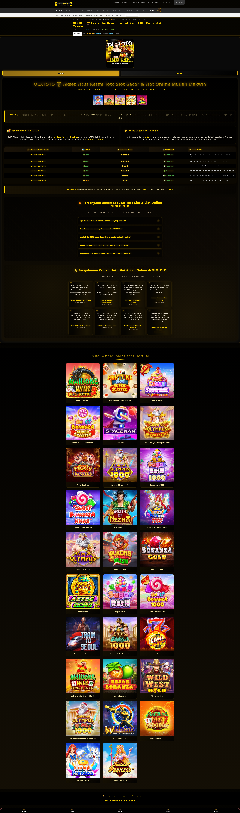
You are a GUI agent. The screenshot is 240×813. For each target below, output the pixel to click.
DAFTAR (179, 73)
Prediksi (168, 811)
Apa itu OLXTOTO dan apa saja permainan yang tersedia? (119, 220)
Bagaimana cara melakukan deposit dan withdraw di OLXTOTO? (119, 253)
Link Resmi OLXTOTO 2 (38, 161)
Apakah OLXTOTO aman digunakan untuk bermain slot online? (119, 237)
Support (117, 33)
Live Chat (215, 811)
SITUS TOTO (68, 15)
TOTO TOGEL (59, 15)
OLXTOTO (85, 29)
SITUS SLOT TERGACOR (79, 19)
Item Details (77, 33)
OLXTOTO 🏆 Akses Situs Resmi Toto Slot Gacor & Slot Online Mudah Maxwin (125, 19)
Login (72, 811)
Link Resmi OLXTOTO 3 (38, 166)
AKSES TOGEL (98, 15)
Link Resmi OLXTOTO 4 (38, 171)
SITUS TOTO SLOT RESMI (95, 19)
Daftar (120, 811)
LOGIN (61, 73)
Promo (24, 811)
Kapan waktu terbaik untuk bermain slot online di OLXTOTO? (119, 245)
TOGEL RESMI (118, 15)
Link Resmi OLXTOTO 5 (38, 175)
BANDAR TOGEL (77, 15)
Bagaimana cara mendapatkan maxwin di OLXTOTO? (119, 228)
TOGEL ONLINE (88, 15)
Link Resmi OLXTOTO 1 (38, 155)
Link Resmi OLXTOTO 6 (38, 180)
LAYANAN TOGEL (108, 15)
